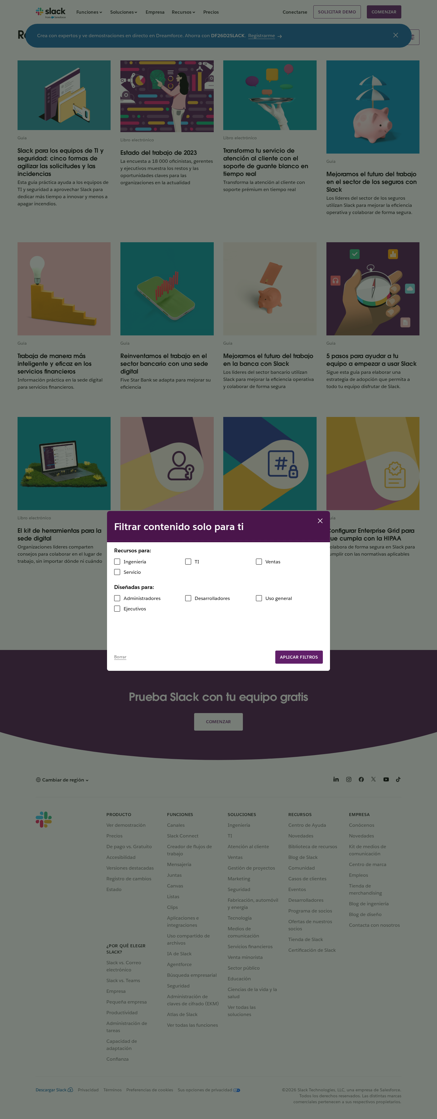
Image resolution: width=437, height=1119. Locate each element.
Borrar (120, 656)
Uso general (278, 598)
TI (197, 562)
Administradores (142, 598)
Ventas (272, 562)
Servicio (132, 572)
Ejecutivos (135, 609)
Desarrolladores (212, 598)
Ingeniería (135, 562)
